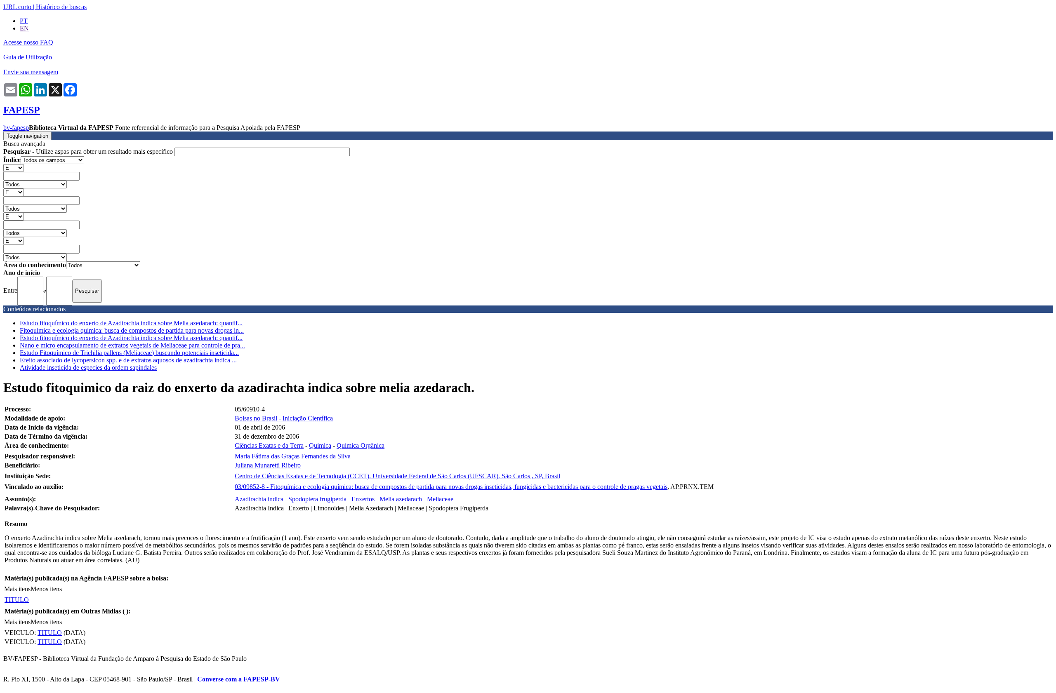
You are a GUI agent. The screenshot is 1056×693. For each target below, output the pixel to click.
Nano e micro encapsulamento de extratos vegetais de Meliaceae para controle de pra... (132, 345)
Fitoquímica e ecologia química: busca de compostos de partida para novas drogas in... (132, 330)
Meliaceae (440, 499)
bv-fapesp (16, 127)
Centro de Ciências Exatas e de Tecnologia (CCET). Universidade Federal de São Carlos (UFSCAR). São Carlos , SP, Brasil (397, 475)
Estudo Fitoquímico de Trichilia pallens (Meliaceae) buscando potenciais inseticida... (129, 352)
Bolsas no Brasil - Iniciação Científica (284, 418)
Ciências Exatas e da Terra (269, 445)
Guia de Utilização (27, 57)
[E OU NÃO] (13, 167)
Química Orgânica (360, 445)
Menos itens (46, 588)
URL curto (17, 6)
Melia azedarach (401, 499)
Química (320, 445)
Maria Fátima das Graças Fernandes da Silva (293, 456)
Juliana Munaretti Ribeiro (268, 465)
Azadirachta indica (259, 499)
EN (24, 28)
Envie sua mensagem (30, 71)
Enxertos (363, 499)
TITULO (17, 599)
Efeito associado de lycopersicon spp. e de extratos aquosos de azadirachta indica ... (128, 360)
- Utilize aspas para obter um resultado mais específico (88, 151)
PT (24, 20)
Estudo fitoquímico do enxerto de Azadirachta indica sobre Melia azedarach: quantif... (131, 323)
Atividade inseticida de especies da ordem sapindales (88, 367)
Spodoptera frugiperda (317, 499)
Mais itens (17, 588)
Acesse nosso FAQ (28, 42)
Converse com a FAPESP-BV (238, 679)
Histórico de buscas (61, 6)
